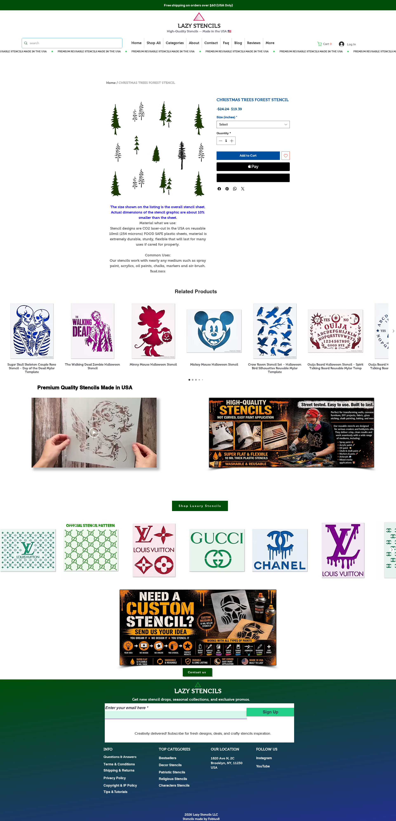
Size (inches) (227, 117)
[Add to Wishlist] (286, 155)
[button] (325, 44)
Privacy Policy (115, 778)
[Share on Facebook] (219, 188)
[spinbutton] (226, 141)
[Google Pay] (253, 178)
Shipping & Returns (119, 770)
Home (111, 82)
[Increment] (232, 141)
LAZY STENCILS (199, 26)
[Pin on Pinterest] (227, 188)
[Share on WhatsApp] (234, 188)
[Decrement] (220, 141)
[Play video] (94, 432)
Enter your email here (125, 708)
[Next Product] (393, 330)
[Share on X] (242, 188)
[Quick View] (32, 331)
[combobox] (253, 124)
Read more (157, 271)
